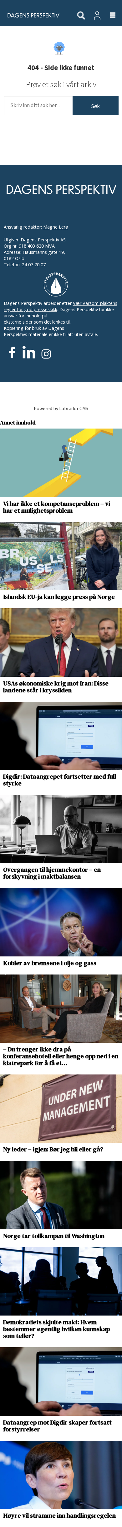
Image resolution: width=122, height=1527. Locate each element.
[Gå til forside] (35, 15)
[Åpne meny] (109, 15)
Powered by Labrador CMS (61, 408)
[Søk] (81, 16)
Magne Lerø (55, 227)
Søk (95, 106)
